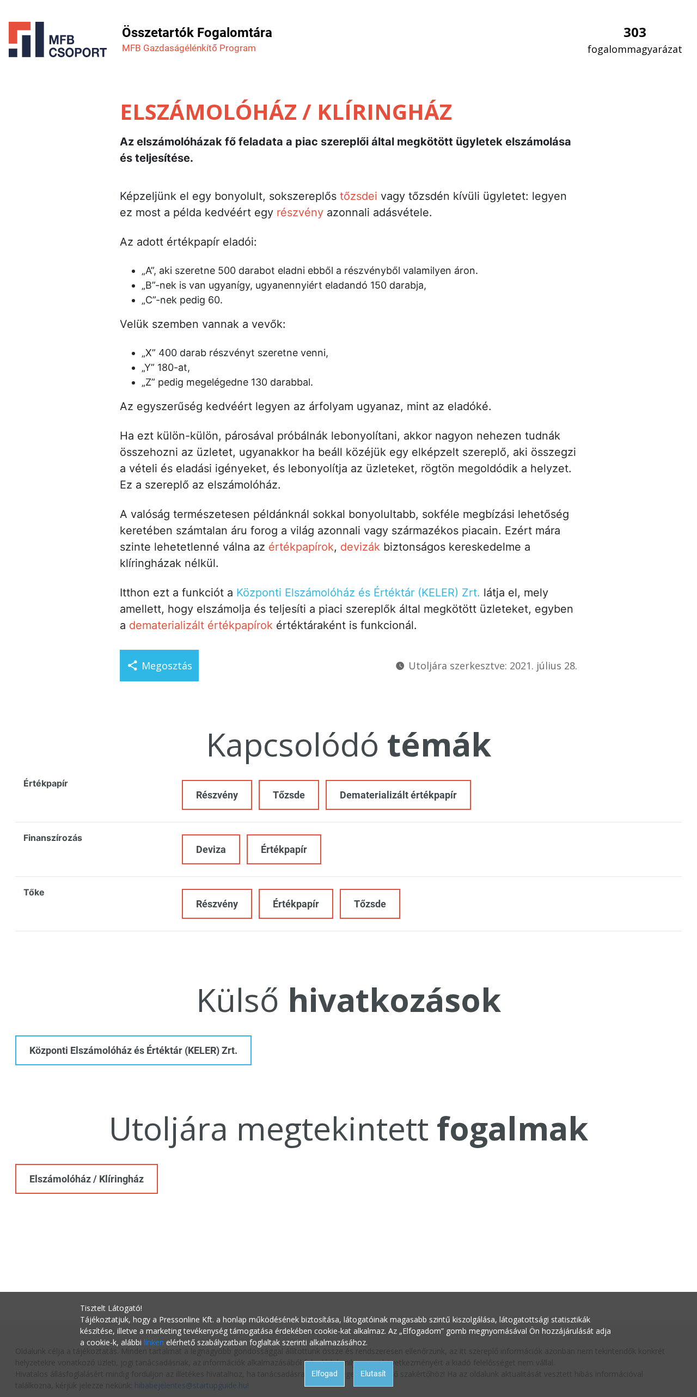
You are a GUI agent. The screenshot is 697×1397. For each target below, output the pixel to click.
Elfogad (324, 1373)
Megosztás (167, 665)
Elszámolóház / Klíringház (86, 1179)
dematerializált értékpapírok (201, 625)
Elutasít (373, 1373)
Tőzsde (289, 795)
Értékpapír (45, 783)
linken (154, 1342)
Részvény (217, 795)
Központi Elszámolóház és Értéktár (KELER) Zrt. (358, 592)
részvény (300, 212)
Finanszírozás (52, 837)
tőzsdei (358, 196)
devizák (360, 546)
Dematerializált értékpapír (398, 795)
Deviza (211, 849)
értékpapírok (301, 546)
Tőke (34, 892)
